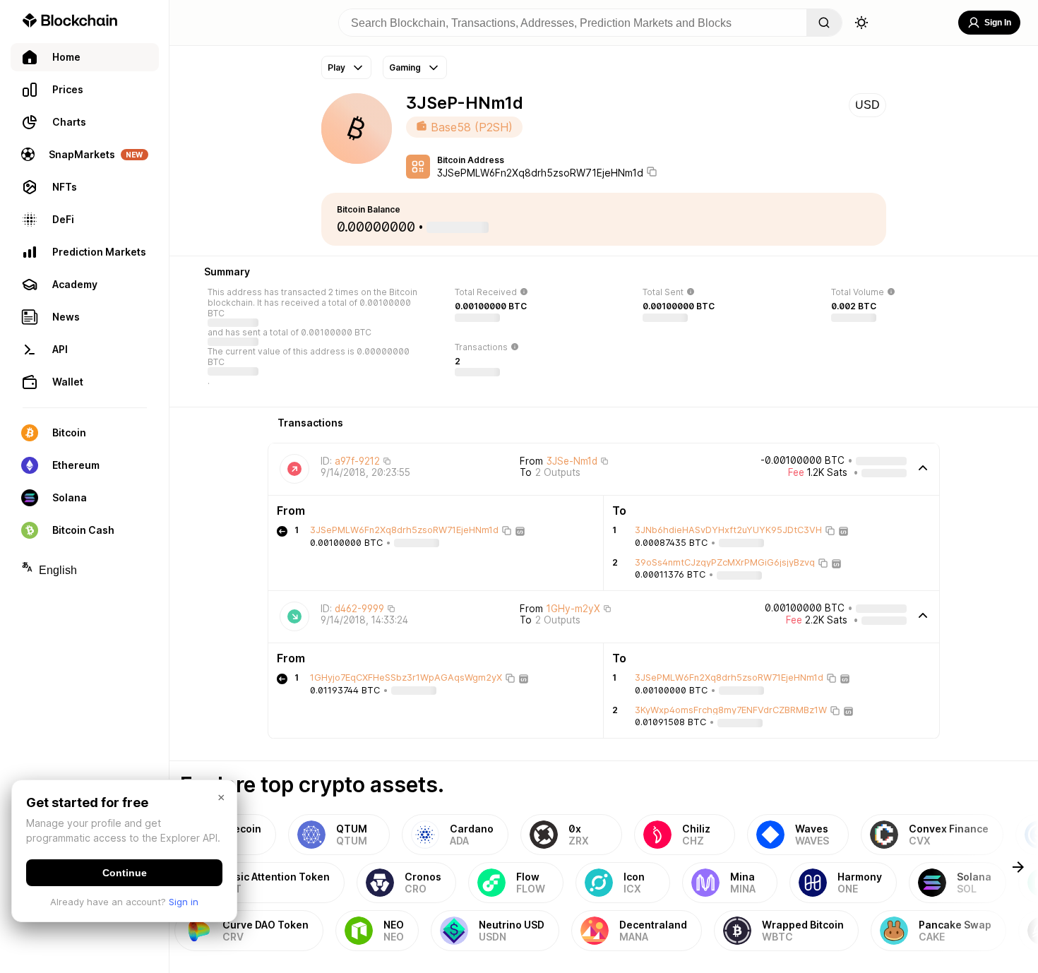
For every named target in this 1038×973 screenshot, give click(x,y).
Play (336, 67)
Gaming (405, 67)
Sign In (997, 23)
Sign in (183, 901)
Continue (124, 872)
